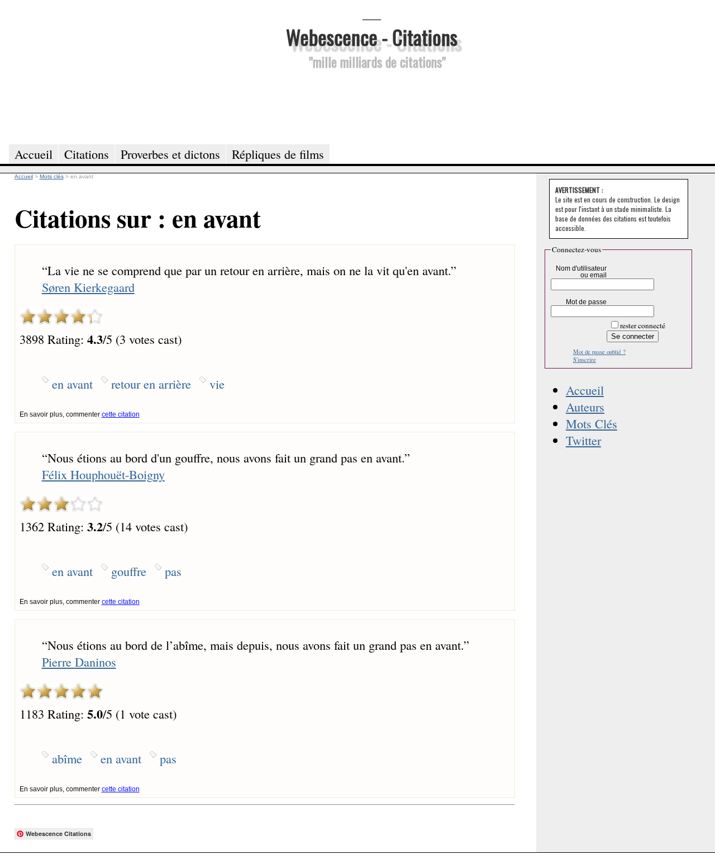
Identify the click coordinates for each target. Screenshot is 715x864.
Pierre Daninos (79, 661)
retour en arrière (151, 383)
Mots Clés (591, 423)
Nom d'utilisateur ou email (581, 271)
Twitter (583, 440)
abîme (67, 758)
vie (217, 383)
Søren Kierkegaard (88, 286)
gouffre (128, 571)
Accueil (585, 389)
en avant (72, 383)
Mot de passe (586, 302)
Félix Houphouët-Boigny (103, 474)
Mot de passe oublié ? (599, 352)
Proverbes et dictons (170, 153)
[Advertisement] (371, 105)
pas (173, 571)
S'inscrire (584, 359)
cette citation (121, 414)
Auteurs (585, 406)
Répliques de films (278, 153)
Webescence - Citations (371, 36)
